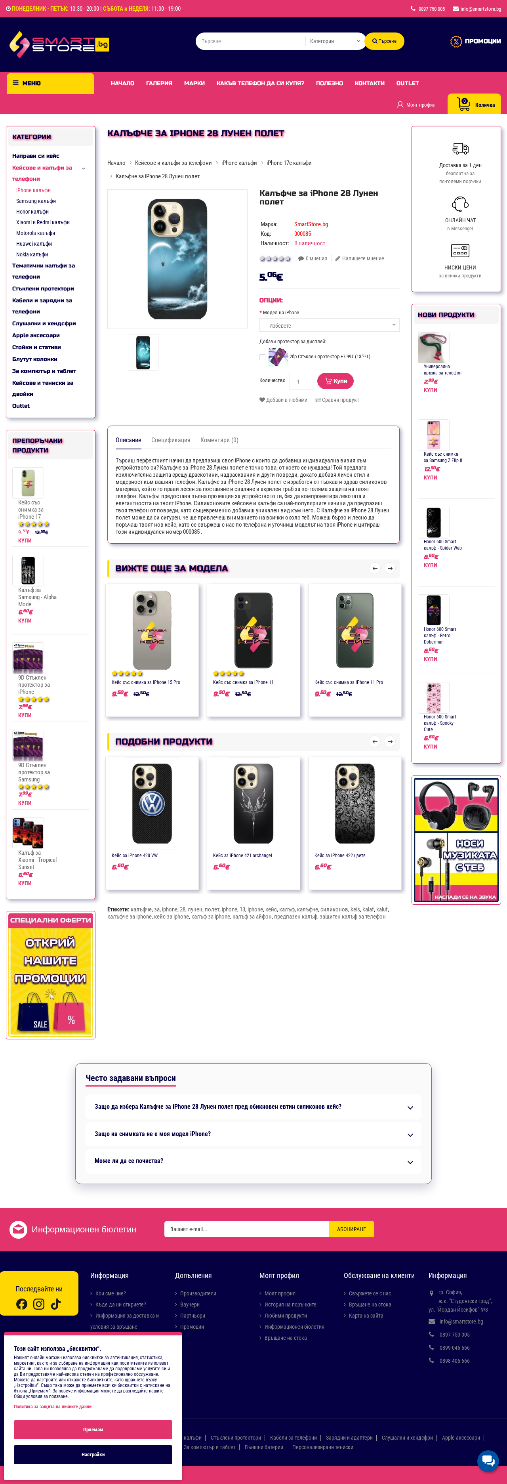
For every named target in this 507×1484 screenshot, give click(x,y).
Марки (194, 83)
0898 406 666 (455, 1361)
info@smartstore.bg (461, 1321)
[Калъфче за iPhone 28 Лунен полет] (177, 259)
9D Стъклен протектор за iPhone (34, 684)
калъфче (141, 909)
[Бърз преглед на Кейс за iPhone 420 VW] (175, 855)
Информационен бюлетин (294, 1327)
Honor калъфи (32, 211)
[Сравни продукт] (160, 681)
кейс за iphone (171, 916)
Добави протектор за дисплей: (292, 341)
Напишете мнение (363, 258)
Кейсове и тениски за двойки (42, 388)
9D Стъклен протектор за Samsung (34, 772)
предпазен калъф (295, 916)
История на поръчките (290, 1304)
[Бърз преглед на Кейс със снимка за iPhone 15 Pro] (175, 681)
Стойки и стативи (36, 347)
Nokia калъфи (32, 254)
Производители (198, 1293)
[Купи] (129, 681)
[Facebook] (21, 1304)
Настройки (93, 1454)
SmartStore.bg (311, 224)
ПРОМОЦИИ (483, 41)
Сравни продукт (340, 400)
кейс (271, 909)
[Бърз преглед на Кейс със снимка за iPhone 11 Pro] (378, 681)
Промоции (192, 1327)
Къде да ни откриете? (120, 1304)
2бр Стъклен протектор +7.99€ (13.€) (329, 356)
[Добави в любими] (144, 681)
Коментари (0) (219, 440)
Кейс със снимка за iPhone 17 (31, 509)
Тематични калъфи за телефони (43, 271)
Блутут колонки (34, 359)
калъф (287, 909)
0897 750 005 (455, 1334)
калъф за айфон (252, 916)
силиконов (334, 909)
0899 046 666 (455, 1348)
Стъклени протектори (43, 288)
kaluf (382, 909)
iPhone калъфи (33, 190)
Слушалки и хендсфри (44, 323)
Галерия (159, 83)
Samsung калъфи (36, 201)
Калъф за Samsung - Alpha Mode (37, 597)
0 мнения (316, 258)
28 (182, 909)
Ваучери (190, 1304)
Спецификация (171, 440)
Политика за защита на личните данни (52, 1407)
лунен (195, 909)
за (157, 909)
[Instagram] (38, 1304)
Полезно (329, 83)
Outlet (407, 83)
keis (355, 909)
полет (212, 909)
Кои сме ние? (110, 1293)
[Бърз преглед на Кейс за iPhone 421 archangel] (277, 855)
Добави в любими (286, 400)
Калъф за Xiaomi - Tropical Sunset (37, 860)
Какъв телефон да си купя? (260, 83)
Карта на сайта (366, 1315)
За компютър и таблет (44, 371)
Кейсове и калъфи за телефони (42, 173)
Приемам (93, 1429)
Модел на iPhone (281, 312)
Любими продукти (286, 1315)
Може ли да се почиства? (129, 1161)
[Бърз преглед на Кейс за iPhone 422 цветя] (378, 855)
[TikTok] (55, 1304)
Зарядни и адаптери (349, 1437)
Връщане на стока (286, 1338)
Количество (272, 380)
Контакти (370, 83)
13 (242, 909)
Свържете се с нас (370, 1293)
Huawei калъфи (34, 244)
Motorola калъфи (35, 233)
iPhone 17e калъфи (289, 162)
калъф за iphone (210, 916)
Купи (340, 381)
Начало (122, 83)
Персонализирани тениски (322, 1447)
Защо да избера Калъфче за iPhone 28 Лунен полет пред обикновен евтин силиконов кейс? (218, 1106)
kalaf (368, 909)
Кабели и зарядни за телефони (42, 306)
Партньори (192, 1315)
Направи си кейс (35, 156)
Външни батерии (264, 1447)
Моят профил (280, 1293)
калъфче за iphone (129, 916)
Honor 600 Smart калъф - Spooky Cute (440, 723)
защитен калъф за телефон (353, 916)
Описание (128, 440)
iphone (169, 909)
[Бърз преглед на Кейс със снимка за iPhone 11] (277, 681)
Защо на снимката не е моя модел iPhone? (153, 1134)
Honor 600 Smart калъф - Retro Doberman (440, 635)
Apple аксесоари (36, 335)
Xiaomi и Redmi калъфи (43, 222)
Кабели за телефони (293, 1437)
